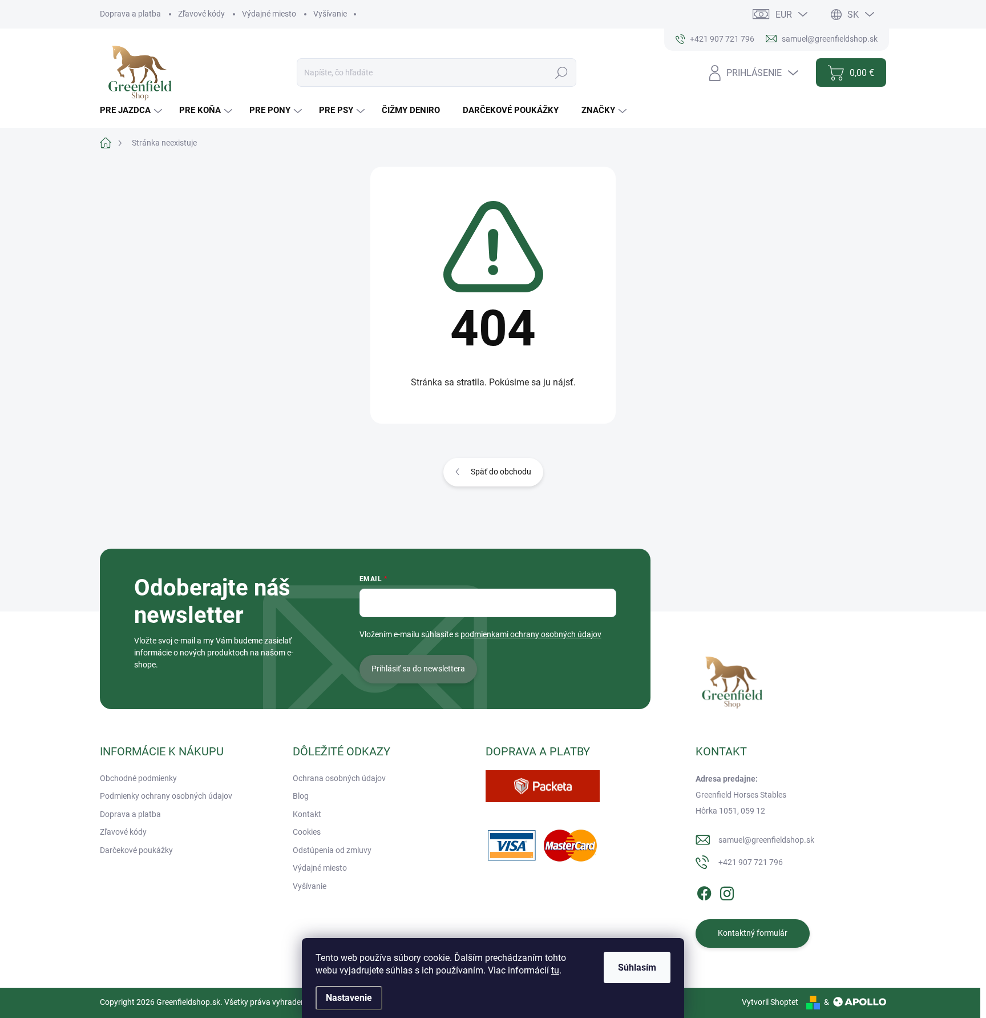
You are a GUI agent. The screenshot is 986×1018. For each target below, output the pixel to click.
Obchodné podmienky (138, 778)
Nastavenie (349, 997)
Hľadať (561, 72)
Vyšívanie (330, 13)
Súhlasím (637, 967)
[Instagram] (727, 891)
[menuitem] (132, 110)
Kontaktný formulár (752, 932)
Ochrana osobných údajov (339, 778)
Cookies (307, 831)
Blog (301, 795)
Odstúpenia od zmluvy (332, 850)
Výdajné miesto (269, 13)
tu (555, 970)
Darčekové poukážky (136, 850)
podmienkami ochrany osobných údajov (530, 634)
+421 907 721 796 (750, 862)
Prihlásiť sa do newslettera (418, 668)
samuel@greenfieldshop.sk (766, 839)
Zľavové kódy (201, 13)
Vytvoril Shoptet (770, 1002)
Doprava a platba (130, 13)
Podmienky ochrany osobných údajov (166, 795)
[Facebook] (704, 891)
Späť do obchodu (501, 471)
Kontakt (307, 814)
